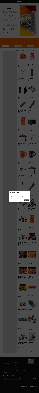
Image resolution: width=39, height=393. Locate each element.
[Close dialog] (29, 191)
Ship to (11, 196)
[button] (14, 198)
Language (21, 196)
